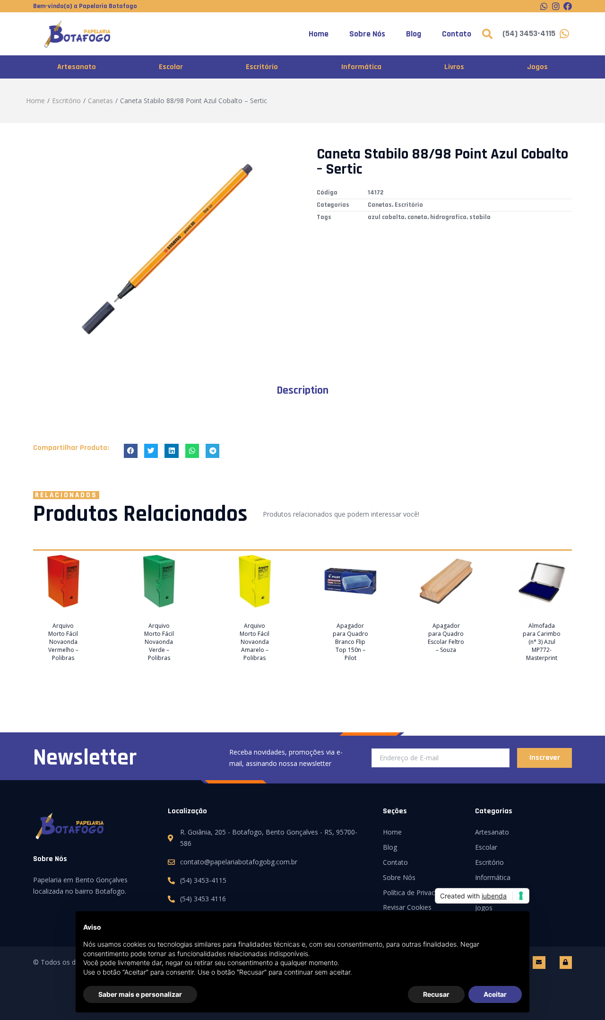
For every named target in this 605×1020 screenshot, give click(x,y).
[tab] (302, 390)
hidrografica (448, 217)
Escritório (262, 67)
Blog (413, 33)
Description (302, 390)
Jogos (537, 67)
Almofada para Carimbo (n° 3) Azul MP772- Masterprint (542, 642)
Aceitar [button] (495, 994)
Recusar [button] (436, 994)
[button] (131, 450)
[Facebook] (567, 6)
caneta (417, 217)
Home (318, 33)
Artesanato (76, 67)
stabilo (480, 217)
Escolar (171, 67)
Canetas (100, 100)
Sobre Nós (367, 33)
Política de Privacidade (417, 892)
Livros (454, 67)
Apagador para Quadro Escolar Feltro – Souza (446, 638)
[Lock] (566, 962)
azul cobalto (386, 217)
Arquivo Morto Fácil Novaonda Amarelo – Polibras (254, 642)
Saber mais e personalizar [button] (140, 994)
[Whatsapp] (544, 6)
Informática (361, 67)
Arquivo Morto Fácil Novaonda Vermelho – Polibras (63, 642)
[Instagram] (556, 6)
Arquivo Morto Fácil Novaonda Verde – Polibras (159, 642)
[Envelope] (539, 962)
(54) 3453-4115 (528, 33)
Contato (456, 33)
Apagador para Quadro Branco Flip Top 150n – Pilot (350, 642)
